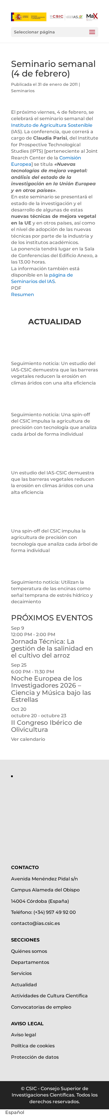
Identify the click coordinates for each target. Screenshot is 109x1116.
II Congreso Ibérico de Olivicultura (46, 726)
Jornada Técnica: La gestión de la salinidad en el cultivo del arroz (52, 648)
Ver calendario (28, 739)
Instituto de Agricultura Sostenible (51, 125)
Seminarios (23, 90)
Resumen (22, 294)
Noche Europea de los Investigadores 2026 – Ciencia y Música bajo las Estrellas (51, 689)
